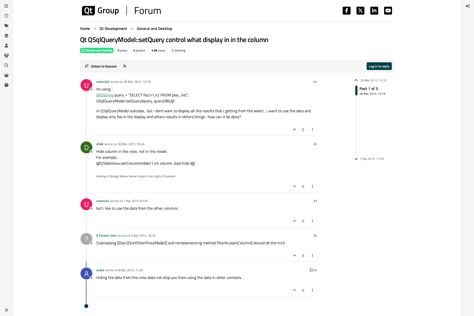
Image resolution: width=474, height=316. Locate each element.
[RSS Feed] (124, 66)
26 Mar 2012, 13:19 (137, 81)
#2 (315, 143)
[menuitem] (467, 6)
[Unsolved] (6, 85)
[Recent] (6, 16)
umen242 (102, 81)
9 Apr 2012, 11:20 (131, 270)
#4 (315, 235)
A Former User (106, 235)
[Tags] (6, 26)
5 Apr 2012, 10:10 (143, 235)
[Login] (467, 6)
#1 (315, 81)
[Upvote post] (294, 129)
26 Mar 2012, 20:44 (131, 143)
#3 (315, 200)
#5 (315, 270)
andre (100, 270)
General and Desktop (98, 50)
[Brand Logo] (121, 10)
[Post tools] (312, 129)
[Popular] (6, 36)
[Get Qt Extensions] (6, 75)
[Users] (6, 45)
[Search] (6, 65)
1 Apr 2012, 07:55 (136, 200)
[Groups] (6, 55)
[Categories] (6, 6)
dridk (99, 143)
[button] (6, 310)
